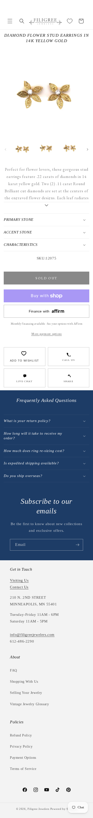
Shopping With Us (24, 681)
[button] (9, 21)
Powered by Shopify (63, 808)
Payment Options (23, 758)
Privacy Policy (21, 746)
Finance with (46, 311)
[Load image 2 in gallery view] (46, 148)
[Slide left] (5, 149)
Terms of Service (23, 769)
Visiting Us (19, 580)
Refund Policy (21, 735)
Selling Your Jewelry (26, 693)
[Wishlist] (69, 21)
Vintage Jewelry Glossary (29, 704)
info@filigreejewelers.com (32, 635)
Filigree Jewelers (38, 808)
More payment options (46, 334)
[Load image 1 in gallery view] (22, 148)
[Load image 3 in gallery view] (70, 148)
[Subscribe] (77, 545)
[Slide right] (87, 149)
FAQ (13, 670)
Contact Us (19, 587)
